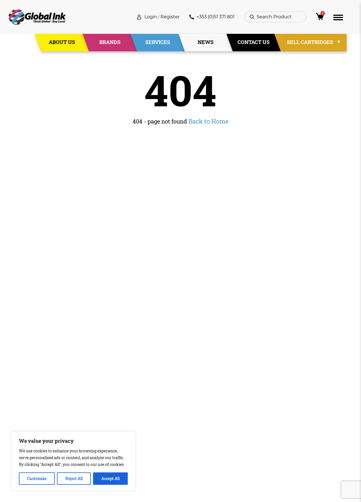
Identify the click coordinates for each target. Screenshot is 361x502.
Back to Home (208, 121)
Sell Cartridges (310, 42)
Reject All (74, 478)
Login (150, 16)
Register (170, 16)
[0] (320, 18)
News (205, 42)
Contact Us (253, 42)
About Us (62, 42)
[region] (73, 461)
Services (157, 42)
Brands (109, 42)
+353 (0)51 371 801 (216, 16)
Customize (37, 478)
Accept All (110, 478)
